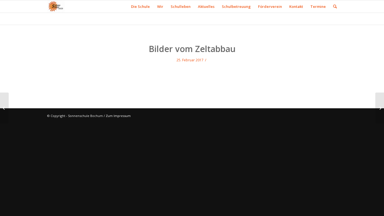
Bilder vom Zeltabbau (192, 49)
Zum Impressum (118, 116)
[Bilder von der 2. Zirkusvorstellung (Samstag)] (4, 108)
